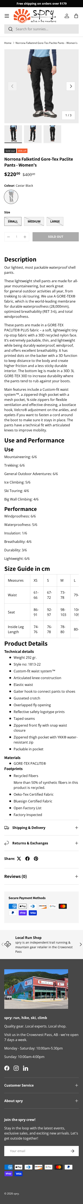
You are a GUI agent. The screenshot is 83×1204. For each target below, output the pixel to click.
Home (7, 43)
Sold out (55, 237)
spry (16, 1193)
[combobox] (41, 29)
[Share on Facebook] (27, 858)
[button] (76, 16)
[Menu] (6, 16)
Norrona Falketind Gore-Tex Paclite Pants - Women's (46, 43)
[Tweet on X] (19, 858)
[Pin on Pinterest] (36, 858)
